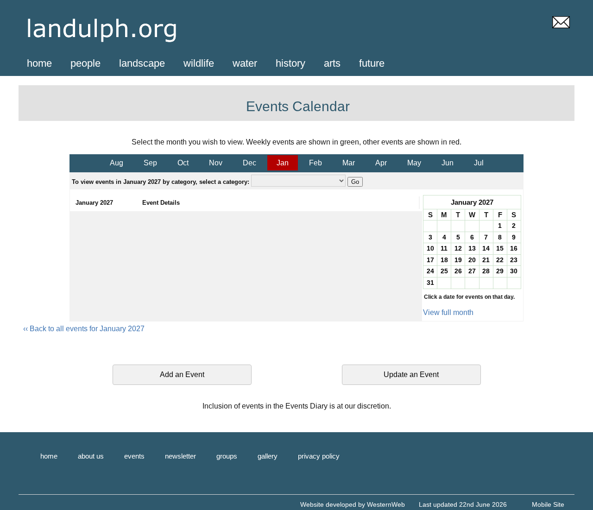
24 (430, 271)
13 (472, 248)
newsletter (180, 456)
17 (430, 260)
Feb (315, 163)
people (85, 63)
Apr (381, 163)
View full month (448, 312)
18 (444, 260)
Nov (215, 163)
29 (500, 271)
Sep (150, 163)
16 (513, 248)
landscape (142, 63)
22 (500, 260)
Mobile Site (548, 504)
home (39, 63)
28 (486, 271)
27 (472, 271)
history (290, 63)
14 (486, 248)
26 (458, 271)
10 (430, 248)
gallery (268, 456)
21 (486, 260)
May (414, 163)
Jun (448, 163)
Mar (348, 163)
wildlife (198, 63)
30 (513, 271)
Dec (249, 163)
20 (472, 260)
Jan (283, 163)
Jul (479, 163)
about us (91, 456)
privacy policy (319, 456)
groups (226, 456)
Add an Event (182, 374)
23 (513, 260)
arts (332, 63)
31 (430, 282)
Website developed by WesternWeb (352, 504)
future (372, 63)
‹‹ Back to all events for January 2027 (84, 329)
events (134, 456)
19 (458, 260)
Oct (183, 163)
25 (444, 271)
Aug (116, 163)
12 (458, 248)
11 (444, 248)
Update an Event (411, 374)
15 (500, 248)
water (245, 63)
